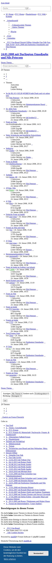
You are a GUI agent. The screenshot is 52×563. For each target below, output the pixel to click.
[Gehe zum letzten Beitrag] (46, 104)
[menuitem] (21, 25)
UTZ (11, 322)
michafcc (12, 362)
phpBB (13, 537)
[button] (6, 78)
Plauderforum (31, 14)
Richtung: (7, 396)
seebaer (12, 283)
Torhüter (9, 175)
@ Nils (8, 201)
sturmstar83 (13, 256)
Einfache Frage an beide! (15, 214)
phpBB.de (27, 541)
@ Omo (9, 241)
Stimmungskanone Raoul (35, 104)
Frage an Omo (11, 122)
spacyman (13, 217)
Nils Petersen (14, 98)
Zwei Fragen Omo (13, 333)
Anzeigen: (7, 393)
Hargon (29, 250)
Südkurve (9, 148)
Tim (10, 230)
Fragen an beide (12, 320)
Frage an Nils (11, 294)
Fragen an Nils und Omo (15, 228)
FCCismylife (14, 309)
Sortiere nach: (28, 393)
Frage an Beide (11, 162)
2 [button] (6, 76)
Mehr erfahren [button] (10, 559)
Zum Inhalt (5, 3)
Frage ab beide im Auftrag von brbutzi (20, 267)
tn (10, 349)
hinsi (11, 203)
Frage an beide (11, 307)
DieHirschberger (15, 164)
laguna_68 (13, 177)
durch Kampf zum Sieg (15, 280)
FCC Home (19, 14)
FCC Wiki (42, 14)
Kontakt (9, 16)
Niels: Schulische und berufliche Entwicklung (23, 135)
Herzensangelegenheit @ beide (18, 254)
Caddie (12, 269)
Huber (11, 190)
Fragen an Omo (12, 373)
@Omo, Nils (11, 188)
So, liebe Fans (11, 109)
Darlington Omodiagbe (18, 111)
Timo (11, 336)
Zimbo (11, 151)
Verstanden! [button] (38, 553)
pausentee (13, 375)
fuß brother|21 (31, 118)
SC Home (9, 14)
